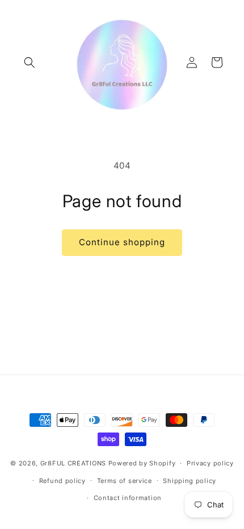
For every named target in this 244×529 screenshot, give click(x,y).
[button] (29, 62)
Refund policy (62, 481)
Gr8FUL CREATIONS (74, 463)
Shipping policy (189, 481)
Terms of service (124, 481)
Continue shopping (122, 242)
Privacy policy (210, 463)
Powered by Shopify (142, 463)
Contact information (128, 498)
